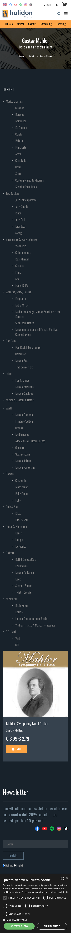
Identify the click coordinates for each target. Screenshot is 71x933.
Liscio (18, 579)
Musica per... (12, 599)
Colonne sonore (23, 252)
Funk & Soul (12, 506)
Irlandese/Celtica (24, 421)
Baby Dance (21, 493)
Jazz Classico (22, 206)
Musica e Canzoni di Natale (20, 400)
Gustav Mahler (14, 730)
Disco (18, 513)
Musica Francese (24, 414)
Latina (9, 373)
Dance (18, 533)
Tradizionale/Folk (24, 367)
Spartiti (32, 24)
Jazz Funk (20, 219)
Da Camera (21, 127)
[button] (35, 919)
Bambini (10, 474)
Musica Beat (21, 360)
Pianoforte (20, 147)
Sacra (18, 173)
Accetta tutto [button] (19, 926)
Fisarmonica (21, 566)
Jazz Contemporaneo (26, 200)
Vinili (17, 638)
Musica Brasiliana (24, 387)
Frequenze (20, 298)
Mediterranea (22, 434)
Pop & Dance (22, 380)
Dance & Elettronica (16, 526)
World (9, 408)
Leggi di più (62, 892)
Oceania (19, 428)
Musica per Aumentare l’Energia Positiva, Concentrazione (36, 332)
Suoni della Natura (24, 323)
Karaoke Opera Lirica (26, 186)
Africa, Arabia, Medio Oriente (30, 441)
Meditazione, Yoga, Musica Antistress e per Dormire (37, 314)
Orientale (19, 447)
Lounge (19, 539)
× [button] (67, 878)
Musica (9, 24)
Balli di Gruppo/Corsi (26, 559)
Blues (18, 213)
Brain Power (21, 605)
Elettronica (20, 546)
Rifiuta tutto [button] (52, 926)
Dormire (19, 612)
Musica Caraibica (24, 393)
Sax (17, 279)
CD (17, 645)
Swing (18, 233)
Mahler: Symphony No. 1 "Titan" (27, 723)
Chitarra (19, 265)
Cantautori (20, 354)
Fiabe (18, 500)
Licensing (61, 24)
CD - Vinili (11, 631)
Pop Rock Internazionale (27, 347)
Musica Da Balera (24, 572)
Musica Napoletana (25, 467)
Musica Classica (14, 101)
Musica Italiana (23, 460)
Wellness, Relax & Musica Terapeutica (35, 625)
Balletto (19, 140)
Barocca (19, 114)
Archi (18, 154)
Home (21, 56)
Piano (18, 272)
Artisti (20, 24)
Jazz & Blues (12, 193)
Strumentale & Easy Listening (21, 239)
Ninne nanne (21, 487)
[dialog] (35, 903)
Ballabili (10, 553)
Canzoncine (21, 480)
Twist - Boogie (23, 592)
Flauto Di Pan (22, 285)
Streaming (46, 24)
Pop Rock (11, 341)
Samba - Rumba (23, 585)
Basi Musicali (22, 259)
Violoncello (20, 246)
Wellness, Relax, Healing (18, 292)
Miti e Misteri (22, 305)
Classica (19, 108)
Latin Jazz (20, 226)
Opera (18, 167)
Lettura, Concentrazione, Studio (31, 618)
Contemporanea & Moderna (29, 180)
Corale (18, 134)
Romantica (20, 121)
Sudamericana (22, 454)
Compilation (21, 160)
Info (18, 749)
